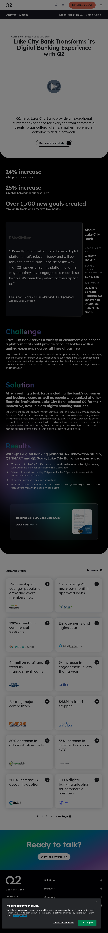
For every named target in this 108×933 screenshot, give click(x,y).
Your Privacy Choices (63, 922)
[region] (51, 913)
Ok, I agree (87, 922)
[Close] (96, 901)
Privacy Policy (20, 915)
